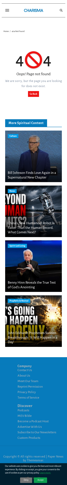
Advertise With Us (30, 426)
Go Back (33, 94)
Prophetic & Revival (19, 301)
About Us (24, 375)
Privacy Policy (27, 392)
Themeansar (35, 460)
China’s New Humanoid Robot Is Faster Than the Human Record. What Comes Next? (31, 227)
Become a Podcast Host (33, 421)
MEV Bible (25, 415)
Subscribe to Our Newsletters (37, 432)
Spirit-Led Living (17, 246)
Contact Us (25, 370)
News (12, 191)
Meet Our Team (28, 381)
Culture (13, 136)
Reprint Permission (30, 386)
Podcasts (23, 410)
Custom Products (29, 437)
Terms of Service (28, 397)
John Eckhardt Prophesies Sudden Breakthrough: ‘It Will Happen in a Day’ (32, 337)
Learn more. (45, 473)
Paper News (56, 456)
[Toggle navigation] (7, 10)
